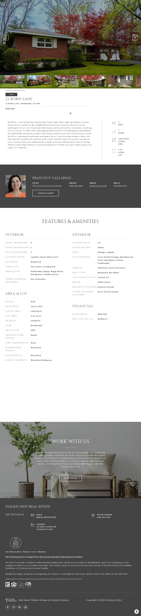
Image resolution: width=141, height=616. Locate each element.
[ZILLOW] (25, 607)
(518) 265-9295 (76, 186)
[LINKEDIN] (19, 607)
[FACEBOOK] (8, 607)
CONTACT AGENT (46, 193)
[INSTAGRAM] (13, 607)
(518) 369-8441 (103, 517)
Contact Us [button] (70, 478)
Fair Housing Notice (16, 557)
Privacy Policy (114, 600)
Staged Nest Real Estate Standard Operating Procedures (55, 557)
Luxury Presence (60, 600)
